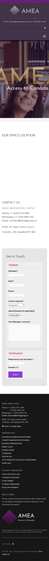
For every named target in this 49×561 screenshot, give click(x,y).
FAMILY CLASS (7, 447)
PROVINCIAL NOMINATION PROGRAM (16, 437)
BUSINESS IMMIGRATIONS (12, 443)
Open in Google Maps (12, 426)
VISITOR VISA (7, 456)
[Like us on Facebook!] (13, 544)
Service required (16, 301)
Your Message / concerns (19, 322)
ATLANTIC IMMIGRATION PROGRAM (15, 440)
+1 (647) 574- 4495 (39, 22)
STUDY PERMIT (7, 481)
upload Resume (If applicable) (21, 311)
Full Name (13, 271)
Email (11, 281)
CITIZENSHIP (6, 453)
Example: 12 (13, 367)
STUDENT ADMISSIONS (11, 484)
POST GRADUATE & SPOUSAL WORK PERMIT (19, 460)
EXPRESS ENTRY (8, 450)
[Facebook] (45, 28)
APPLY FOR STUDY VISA (11, 474)
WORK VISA (6, 463)
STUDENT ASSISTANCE (10, 477)
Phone (11, 291)
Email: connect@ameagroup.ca (15, 415)
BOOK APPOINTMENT (10, 487)
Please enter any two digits (21, 359)
